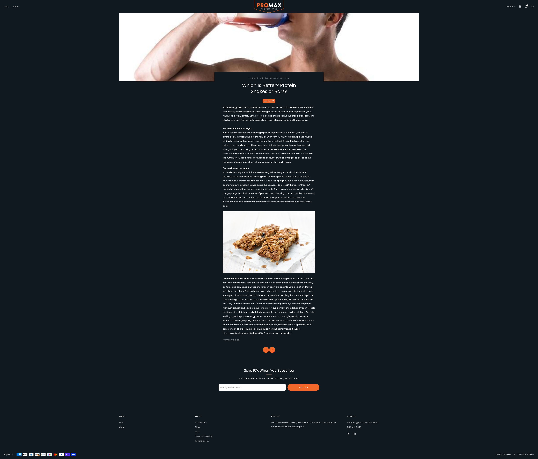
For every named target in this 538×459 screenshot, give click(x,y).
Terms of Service (203, 436)
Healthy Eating (264, 78)
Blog (197, 427)
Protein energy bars (233, 107)
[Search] (532, 6)
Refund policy (202, 441)
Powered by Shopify (503, 454)
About (16, 6)
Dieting (252, 78)
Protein (286, 78)
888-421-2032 (354, 427)
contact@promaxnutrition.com (363, 422)
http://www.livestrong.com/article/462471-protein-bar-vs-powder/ (257, 333)
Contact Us (201, 422)
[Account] (520, 6)
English (509, 6)
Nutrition (277, 78)
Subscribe (303, 387)
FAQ (197, 431)
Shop (6, 6)
